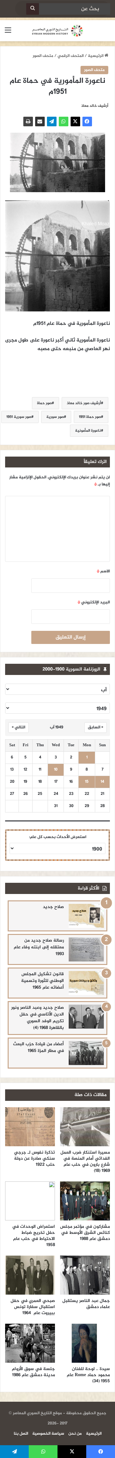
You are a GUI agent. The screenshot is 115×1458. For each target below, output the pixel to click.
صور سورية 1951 (18, 417)
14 (102, 782)
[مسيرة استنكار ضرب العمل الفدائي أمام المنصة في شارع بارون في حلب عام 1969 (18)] (85, 1126)
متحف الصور (43, 55)
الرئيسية (96, 55)
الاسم (103, 571)
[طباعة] (28, 121)
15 (86, 782)
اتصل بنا (21, 1433)
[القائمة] (8, 33)
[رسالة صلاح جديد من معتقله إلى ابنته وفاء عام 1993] (86, 949)
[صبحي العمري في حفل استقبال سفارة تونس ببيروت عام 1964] (30, 1275)
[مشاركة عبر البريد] (40, 121)
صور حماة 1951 (90, 417)
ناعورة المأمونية (88, 430)
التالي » (18, 727)
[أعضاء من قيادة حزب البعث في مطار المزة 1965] (86, 1053)
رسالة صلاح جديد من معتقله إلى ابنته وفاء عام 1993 (39, 947)
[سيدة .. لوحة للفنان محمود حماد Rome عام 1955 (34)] (85, 1343)
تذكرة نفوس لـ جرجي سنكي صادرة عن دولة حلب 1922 (34, 1158)
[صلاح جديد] (86, 916)
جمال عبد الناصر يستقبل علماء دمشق (86, 1304)
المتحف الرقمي (70, 55)
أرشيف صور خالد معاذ (84, 403)
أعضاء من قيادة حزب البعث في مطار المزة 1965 (38, 1047)
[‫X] (75, 121)
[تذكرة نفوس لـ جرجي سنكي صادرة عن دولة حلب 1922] (30, 1126)
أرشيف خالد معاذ (94, 106)
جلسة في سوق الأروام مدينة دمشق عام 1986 (33, 1372)
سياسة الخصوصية (48, 1433)
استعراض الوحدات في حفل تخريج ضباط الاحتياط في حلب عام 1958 (33, 1236)
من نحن (75, 1433)
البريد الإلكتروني (94, 602)
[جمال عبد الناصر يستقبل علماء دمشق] (85, 1275)
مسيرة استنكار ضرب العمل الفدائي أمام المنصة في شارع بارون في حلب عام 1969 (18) (85, 1161)
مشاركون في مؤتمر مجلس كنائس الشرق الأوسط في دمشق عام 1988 (85, 1232)
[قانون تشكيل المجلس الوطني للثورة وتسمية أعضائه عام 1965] (86, 983)
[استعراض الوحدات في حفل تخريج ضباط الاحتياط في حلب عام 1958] (30, 1200)
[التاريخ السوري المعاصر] (57, 31)
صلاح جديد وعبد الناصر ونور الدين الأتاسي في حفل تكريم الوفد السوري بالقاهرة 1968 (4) (37, 1017)
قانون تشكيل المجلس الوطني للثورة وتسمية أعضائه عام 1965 (42, 980)
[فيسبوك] (87, 121)
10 (55, 769)
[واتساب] (63, 121)
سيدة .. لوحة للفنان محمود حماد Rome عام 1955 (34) (88, 1375)
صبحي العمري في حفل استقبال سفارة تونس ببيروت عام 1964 (33, 1307)
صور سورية (55, 417)
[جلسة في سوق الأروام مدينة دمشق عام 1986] (30, 1343)
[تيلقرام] (52, 121)
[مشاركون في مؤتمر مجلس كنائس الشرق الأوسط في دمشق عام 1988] (85, 1200)
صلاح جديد (53, 907)
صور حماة (44, 403)
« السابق (95, 727)
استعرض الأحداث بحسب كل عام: (57, 837)
